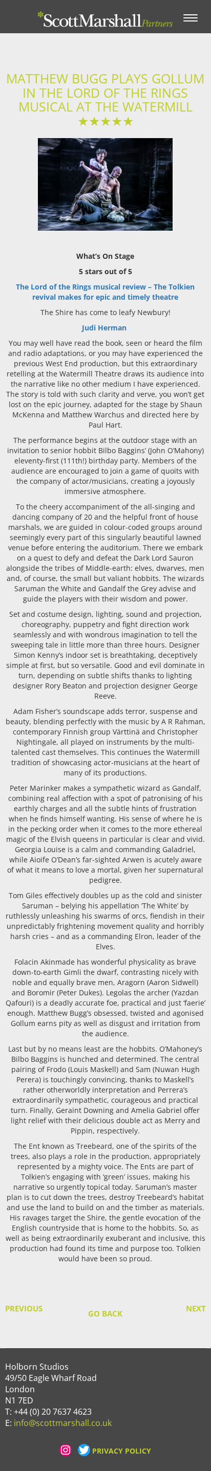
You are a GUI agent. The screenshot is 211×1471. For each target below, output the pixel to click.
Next (196, 1308)
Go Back (105, 1313)
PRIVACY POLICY (121, 1451)
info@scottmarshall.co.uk (63, 1423)
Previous (15, 1308)
